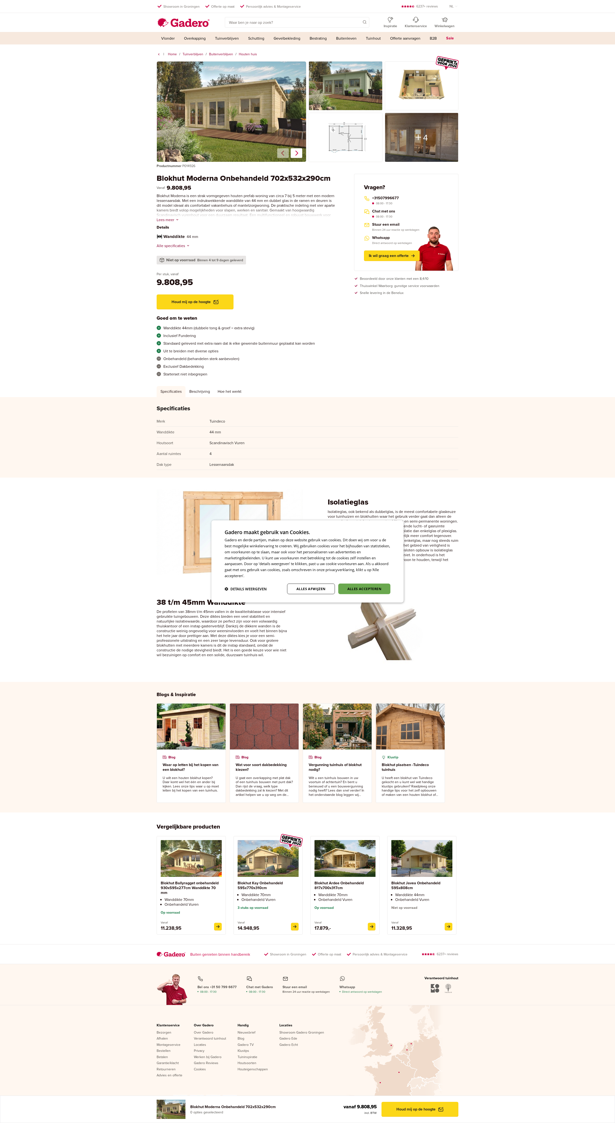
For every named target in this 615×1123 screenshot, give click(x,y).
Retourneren (166, 1069)
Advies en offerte (169, 1075)
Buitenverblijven (221, 54)
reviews (427, 6)
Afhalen (162, 1038)
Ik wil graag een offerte (389, 255)
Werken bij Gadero (207, 1057)
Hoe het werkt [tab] (229, 391)
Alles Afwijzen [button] (311, 588)
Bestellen (164, 1051)
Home (172, 54)
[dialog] (307, 561)
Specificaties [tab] (171, 391)
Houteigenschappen (253, 1069)
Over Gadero (204, 1025)
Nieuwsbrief (246, 1032)
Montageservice (168, 1045)
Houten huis (248, 54)
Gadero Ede (288, 1038)
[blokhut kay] (295, 926)
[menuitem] (168, 38)
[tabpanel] (307, 437)
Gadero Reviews (206, 1063)
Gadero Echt (288, 1045)
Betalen (162, 1057)
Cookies (200, 1069)
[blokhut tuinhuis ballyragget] (218, 926)
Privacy (199, 1051)
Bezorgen (164, 1032)
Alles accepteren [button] (364, 588)
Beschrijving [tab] (199, 391)
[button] (358, 22)
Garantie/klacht (168, 1063)
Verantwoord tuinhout (210, 1038)
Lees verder (254, 575)
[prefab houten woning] (159, 54)
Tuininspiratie (247, 1057)
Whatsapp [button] (381, 237)
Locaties (200, 1045)
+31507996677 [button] (385, 198)
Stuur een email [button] (386, 224)
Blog (241, 1038)
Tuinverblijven (193, 54)
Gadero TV (246, 1045)
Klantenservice (168, 1025)
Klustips (243, 1051)
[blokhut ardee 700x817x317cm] (371, 926)
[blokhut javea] (448, 926)
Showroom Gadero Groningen (301, 1032)
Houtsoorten (247, 1063)
